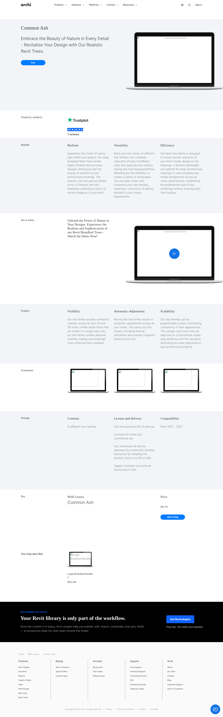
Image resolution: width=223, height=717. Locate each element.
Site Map (154, 709)
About (169, 667)
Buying (59, 661)
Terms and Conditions (126, 709)
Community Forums (138, 676)
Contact (170, 676)
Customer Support (175, 684)
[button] (60, 5)
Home (21, 654)
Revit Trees (23, 697)
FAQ (131, 680)
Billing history (99, 676)
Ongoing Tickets (137, 689)
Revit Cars (22, 693)
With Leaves (75, 497)
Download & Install (138, 684)
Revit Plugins (23, 667)
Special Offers (62, 671)
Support (134, 661)
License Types (62, 676)
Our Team (171, 671)
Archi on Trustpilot (175, 689)
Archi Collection (62, 667)
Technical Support (137, 671)
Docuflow (22, 671)
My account (98, 667)
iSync (20, 684)
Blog (169, 680)
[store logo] (26, 2)
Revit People (23, 689)
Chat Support (136, 667)
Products (23, 661)
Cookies (142, 709)
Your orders (98, 671)
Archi (170, 661)
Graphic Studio (24, 680)
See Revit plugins (180, 619)
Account (97, 661)
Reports (21, 676)
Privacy (109, 709)
